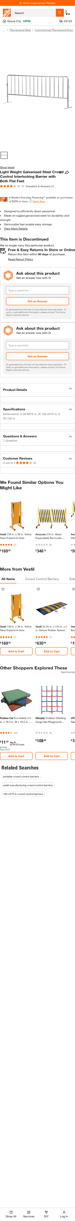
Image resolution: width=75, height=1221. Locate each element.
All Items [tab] (8, 579)
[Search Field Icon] (60, 13)
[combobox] (34, 13)
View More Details (16, 228)
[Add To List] (60, 172)
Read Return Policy (20, 259)
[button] (37, 390)
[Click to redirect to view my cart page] (68, 13)
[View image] (4, 155)
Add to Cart (16, 651)
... (4, 30)
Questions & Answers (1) (40, 186)
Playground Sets (20, 30)
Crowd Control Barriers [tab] (42, 579)
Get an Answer (37, 301)
